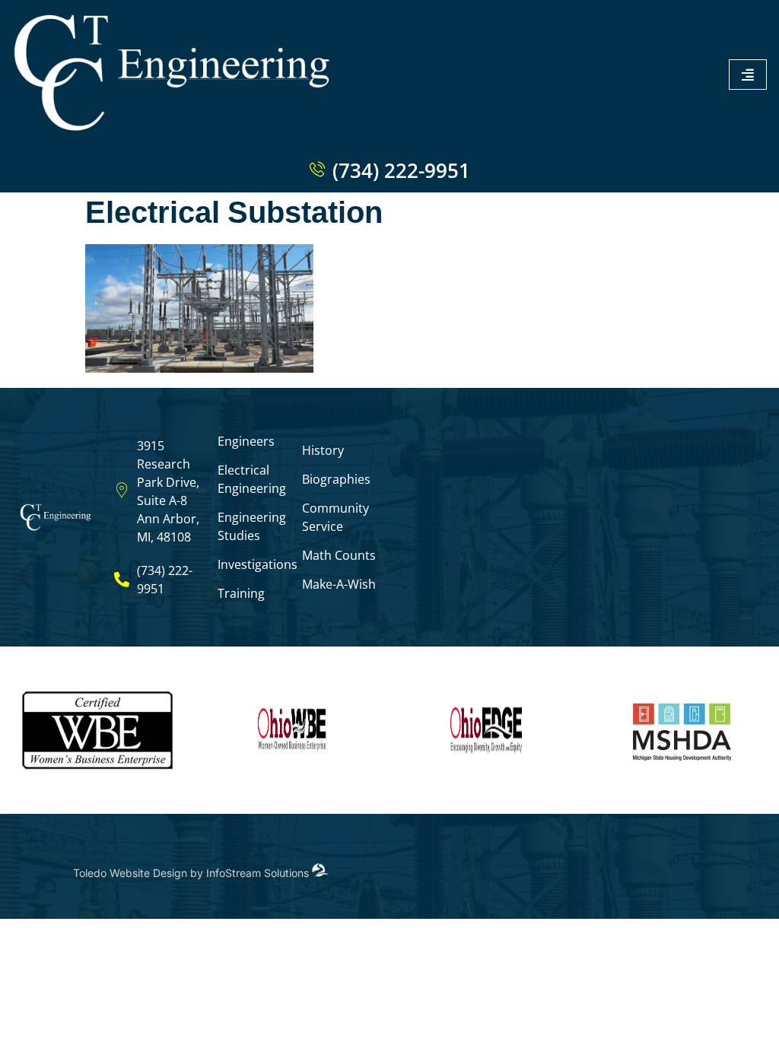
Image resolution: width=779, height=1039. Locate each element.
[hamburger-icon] (748, 74)
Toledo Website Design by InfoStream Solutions (192, 872)
